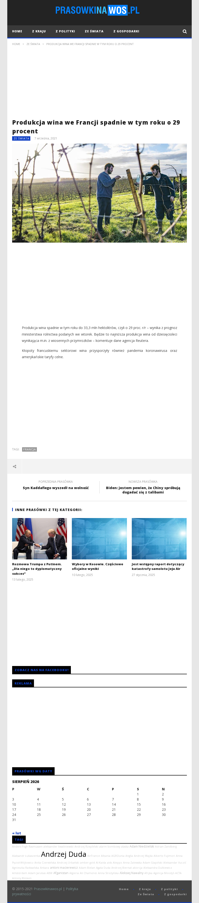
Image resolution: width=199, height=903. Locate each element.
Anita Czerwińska (45, 862)
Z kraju (39, 31)
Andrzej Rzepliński (86, 846)
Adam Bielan (87, 867)
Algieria (74, 873)
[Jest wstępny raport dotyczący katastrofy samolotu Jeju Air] (159, 538)
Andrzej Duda (63, 854)
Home (17, 31)
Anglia (129, 855)
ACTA (178, 873)
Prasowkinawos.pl (48, 888)
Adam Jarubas (37, 873)
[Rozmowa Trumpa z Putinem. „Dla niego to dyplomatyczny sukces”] (39, 538)
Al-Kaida (101, 862)
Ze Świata (94, 31)
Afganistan (60, 873)
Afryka (148, 873)
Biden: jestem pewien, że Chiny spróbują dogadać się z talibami (143, 487)
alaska (125, 846)
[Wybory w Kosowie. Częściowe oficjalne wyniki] (99, 538)
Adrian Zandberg (166, 846)
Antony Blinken (22, 878)
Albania (105, 855)
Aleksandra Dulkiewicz (157, 867)
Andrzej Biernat (121, 867)
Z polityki (65, 31)
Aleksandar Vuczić (174, 862)
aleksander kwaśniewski (58, 846)
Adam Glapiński (152, 862)
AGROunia (117, 855)
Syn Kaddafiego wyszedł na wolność (56, 485)
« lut (16, 833)
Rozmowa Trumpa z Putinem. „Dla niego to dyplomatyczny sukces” (37, 569)
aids (109, 862)
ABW (49, 873)
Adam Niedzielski (142, 846)
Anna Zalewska (132, 862)
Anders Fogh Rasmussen (27, 846)
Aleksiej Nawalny (131, 873)
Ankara (44, 867)
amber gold (87, 862)
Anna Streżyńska (108, 873)
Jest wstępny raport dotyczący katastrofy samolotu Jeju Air (158, 566)
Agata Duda (103, 867)
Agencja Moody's (163, 873)
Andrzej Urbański (68, 862)
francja (29, 449)
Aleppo (117, 862)
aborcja (137, 867)
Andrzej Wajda (143, 855)
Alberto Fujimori (164, 855)
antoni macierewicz (64, 868)
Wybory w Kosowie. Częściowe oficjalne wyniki (97, 566)
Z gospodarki (126, 31)
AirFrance (93, 855)
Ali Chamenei (88, 873)
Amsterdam (19, 873)
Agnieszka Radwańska (25, 867)
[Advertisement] (99, 84)
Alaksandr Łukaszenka (26, 855)
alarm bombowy (109, 846)
